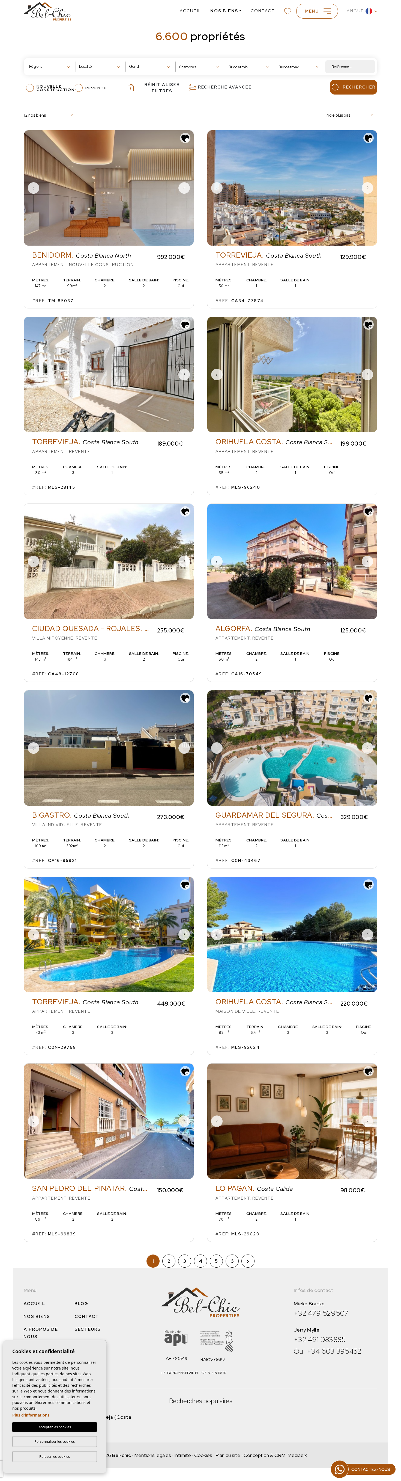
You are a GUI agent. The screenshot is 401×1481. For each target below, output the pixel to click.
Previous (33, 188)
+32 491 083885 (320, 1339)
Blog (82, 1303)
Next (184, 188)
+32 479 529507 (321, 1313)
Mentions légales (152, 1455)
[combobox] (51, 67)
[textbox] (46, 66)
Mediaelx (297, 1455)
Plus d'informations (30, 1415)
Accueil (190, 11)
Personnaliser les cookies (54, 1441)
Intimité (182, 1455)
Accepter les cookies (54, 1426)
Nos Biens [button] (224, 11)
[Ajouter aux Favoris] (185, 138)
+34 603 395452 (334, 1351)
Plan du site (228, 1455)
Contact (263, 11)
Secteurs (88, 1329)
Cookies (203, 1455)
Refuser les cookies (54, 1456)
